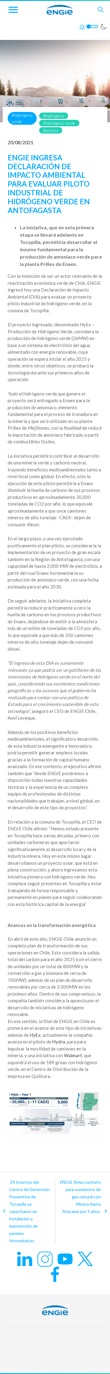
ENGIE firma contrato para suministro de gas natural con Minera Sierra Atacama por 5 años (80, 1196)
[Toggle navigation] (13, 10)
